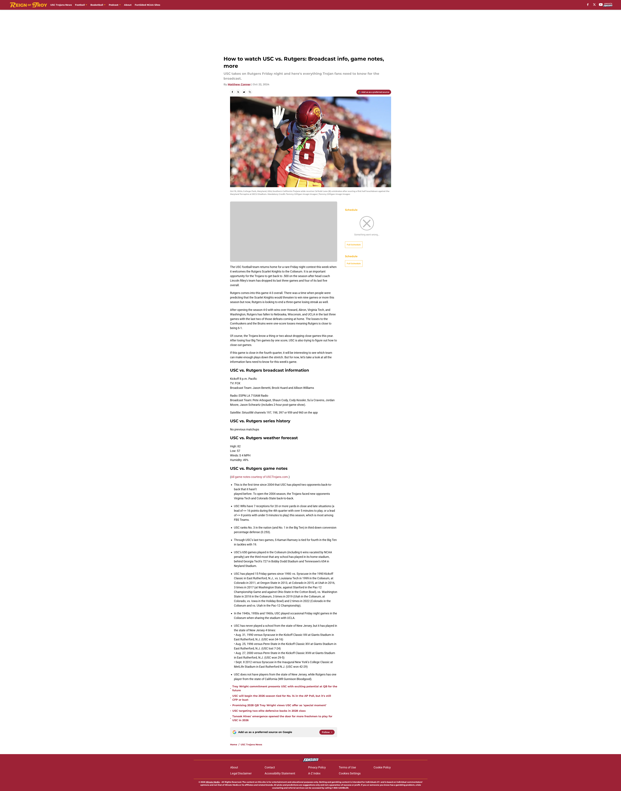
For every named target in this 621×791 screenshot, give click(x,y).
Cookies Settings (350, 773)
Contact (270, 767)
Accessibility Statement (280, 773)
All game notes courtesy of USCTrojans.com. (260, 477)
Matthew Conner (239, 84)
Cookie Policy (382, 767)
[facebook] (588, 4)
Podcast (113, 4)
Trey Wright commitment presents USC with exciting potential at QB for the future (284, 688)
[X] (594, 4)
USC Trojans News (61, 4)
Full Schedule (354, 244)
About (128, 4)
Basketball (96, 4)
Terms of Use (347, 767)
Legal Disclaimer (241, 773)
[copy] (250, 92)
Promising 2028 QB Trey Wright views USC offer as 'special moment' (279, 705)
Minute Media (213, 782)
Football (80, 4)
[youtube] (601, 4)
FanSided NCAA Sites (147, 4)
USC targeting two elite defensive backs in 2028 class (269, 710)
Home (233, 744)
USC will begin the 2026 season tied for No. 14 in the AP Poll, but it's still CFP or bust (281, 697)
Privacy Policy (317, 767)
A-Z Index (314, 773)
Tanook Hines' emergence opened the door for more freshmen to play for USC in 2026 (282, 718)
